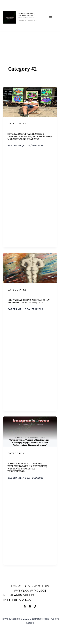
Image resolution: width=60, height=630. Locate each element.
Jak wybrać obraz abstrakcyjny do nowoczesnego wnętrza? (29, 301)
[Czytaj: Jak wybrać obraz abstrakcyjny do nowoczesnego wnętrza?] (30, 267)
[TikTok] (35, 606)
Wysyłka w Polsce (30, 590)
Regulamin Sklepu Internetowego (19, 597)
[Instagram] (30, 606)
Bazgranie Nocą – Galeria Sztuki (27, 14)
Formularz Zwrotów (30, 586)
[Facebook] (25, 606)
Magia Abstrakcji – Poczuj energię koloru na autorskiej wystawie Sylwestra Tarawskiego (27, 467)
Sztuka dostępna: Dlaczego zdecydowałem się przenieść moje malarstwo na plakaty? (30, 136)
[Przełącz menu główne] (50, 17)
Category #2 (17, 123)
